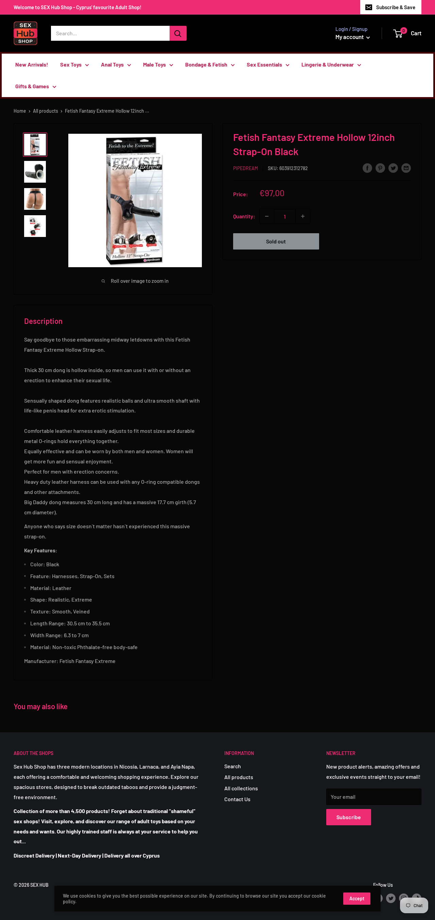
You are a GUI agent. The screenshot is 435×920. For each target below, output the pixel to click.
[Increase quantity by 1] (303, 216)
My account (350, 36)
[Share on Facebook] (367, 167)
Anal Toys (112, 64)
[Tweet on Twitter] (393, 167)
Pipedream (245, 168)
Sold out (276, 241)
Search (232, 766)
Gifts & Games (32, 86)
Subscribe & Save (395, 7)
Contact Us (237, 799)
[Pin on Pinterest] (380, 167)
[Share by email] (406, 167)
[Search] (178, 33)
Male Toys (154, 64)
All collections (241, 788)
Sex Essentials (264, 64)
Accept (356, 898)
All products (45, 111)
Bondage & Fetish (206, 64)
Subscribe (348, 817)
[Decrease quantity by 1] (267, 216)
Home (20, 111)
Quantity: (244, 216)
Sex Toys (71, 64)
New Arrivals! (31, 64)
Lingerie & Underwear (327, 64)
